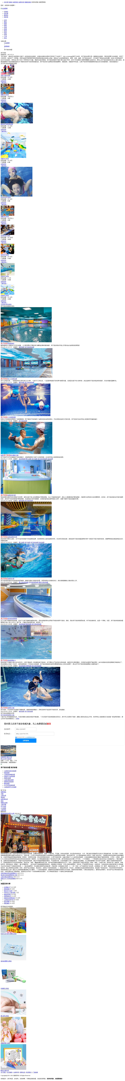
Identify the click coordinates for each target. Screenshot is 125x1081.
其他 (2, 801)
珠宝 (5, 38)
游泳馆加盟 (22, 459)
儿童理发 (3, 810)
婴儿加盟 (28, 459)
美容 (5, 27)
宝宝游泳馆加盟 (33, 582)
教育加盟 (21, 347)
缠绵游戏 (7, 889)
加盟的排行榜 (8, 495)
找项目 (11, 2)
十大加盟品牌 (8, 417)
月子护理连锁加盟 (9, 785)
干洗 (5, 36)
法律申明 (16, 1072)
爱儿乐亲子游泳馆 (6, 759)
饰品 (5, 32)
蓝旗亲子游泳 (5, 276)
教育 (5, 31)
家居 (5, 29)
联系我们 (29, 1072)
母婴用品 (3, 792)
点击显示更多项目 (6, 304)
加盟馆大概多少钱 (9, 455)
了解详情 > (4, 82)
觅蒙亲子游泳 (5, 158)
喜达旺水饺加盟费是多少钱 (9, 875)
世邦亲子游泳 (5, 255)
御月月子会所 (8, 891)
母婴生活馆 (4, 802)
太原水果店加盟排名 (7, 877)
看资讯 (6, 15)
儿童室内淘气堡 (9, 899)
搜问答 (6, 17)
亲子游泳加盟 (23, 421)
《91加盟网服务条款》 (30, 737)
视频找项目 (27, 2)
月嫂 (2, 793)
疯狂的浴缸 (7, 894)
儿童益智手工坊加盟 (10, 787)
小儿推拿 (3, 808)
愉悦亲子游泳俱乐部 (7, 124)
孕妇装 (3, 797)
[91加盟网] (4, 8)
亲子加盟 (34, 459)
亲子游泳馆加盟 (29, 347)
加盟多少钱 (7, 708)
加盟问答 (21, 2)
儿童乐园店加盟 (9, 780)
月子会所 (3, 806)
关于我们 (3, 1072)
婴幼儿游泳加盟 (43, 582)
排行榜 (6, 2)
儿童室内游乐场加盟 (10, 771)
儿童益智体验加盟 (9, 774)
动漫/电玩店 (4, 799)
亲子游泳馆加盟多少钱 (7, 715)
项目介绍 (9, 757)
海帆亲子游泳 (5, 94)
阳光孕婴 (7, 901)
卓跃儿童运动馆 (5, 75)
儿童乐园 (3, 804)
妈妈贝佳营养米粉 (9, 898)
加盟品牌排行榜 (9, 537)
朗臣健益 (7, 903)
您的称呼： (8, 729)
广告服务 (35, 1072)
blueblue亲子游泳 (6, 197)
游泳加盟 (50, 459)
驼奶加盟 (7, 772)
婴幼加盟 (7, 783)
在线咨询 (3, 81)
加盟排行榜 (7, 578)
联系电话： (8, 734)
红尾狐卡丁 (7, 887)
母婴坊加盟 (7, 778)
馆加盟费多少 (8, 660)
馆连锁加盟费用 (9, 618)
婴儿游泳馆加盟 (23, 582)
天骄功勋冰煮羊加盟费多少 (9, 873)
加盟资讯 (15, 2)
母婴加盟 (28, 666)
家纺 (5, 25)
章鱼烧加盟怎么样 (7, 813)
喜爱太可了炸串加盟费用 (8, 878)
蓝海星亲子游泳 (5, 235)
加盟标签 (7, 46)
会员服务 (9, 1072)
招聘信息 (22, 1072)
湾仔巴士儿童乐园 (9, 892)
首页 (5, 20)
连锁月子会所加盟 (9, 776)
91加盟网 (7, 43)
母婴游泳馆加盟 (9, 781)
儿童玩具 (3, 795)
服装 (5, 23)
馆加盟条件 (7, 343)
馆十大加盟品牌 (9, 379)
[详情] (17, 718)
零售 (5, 34)
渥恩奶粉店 (7, 896)
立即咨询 (26, 740)
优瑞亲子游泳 (5, 295)
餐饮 (5, 22)
